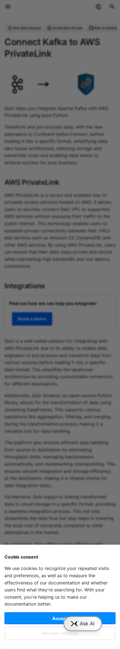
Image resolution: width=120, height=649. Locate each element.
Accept (60, 618)
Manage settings (60, 633)
